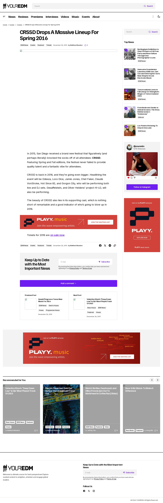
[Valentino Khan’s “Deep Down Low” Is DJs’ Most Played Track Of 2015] (21, 409)
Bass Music (130, 430)
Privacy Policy (74, 268)
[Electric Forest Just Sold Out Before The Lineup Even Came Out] (61, 409)
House (41, 310)
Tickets (19, 25)
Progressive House (52, 310)
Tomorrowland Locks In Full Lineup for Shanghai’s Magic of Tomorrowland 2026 (148, 93)
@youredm (138, 146)
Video (107, 427)
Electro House (54, 305)
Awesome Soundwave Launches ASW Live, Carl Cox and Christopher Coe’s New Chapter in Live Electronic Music (148, 73)
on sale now (57, 235)
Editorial (141, 117)
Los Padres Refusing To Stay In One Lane (147, 127)
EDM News (24, 45)
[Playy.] (81, 348)
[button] (4, 16)
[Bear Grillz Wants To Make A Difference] (141, 409)
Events (12, 25)
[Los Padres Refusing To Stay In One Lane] (129, 130)
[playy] (68, 222)
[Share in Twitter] (105, 245)
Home (5, 25)
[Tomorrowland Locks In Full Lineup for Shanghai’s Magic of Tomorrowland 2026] (129, 94)
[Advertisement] (142, 225)
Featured (41, 45)
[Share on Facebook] (100, 245)
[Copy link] (114, 245)
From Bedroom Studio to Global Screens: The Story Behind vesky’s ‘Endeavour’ (148, 111)
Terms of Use (87, 268)
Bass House (91, 308)
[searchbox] (87, 6)
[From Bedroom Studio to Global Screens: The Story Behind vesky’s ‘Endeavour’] (129, 112)
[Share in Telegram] (110, 245)
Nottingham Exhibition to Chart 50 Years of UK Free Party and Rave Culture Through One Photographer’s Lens (148, 53)
